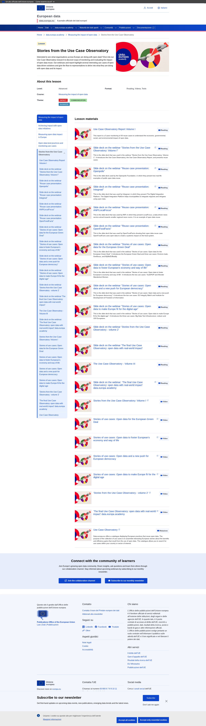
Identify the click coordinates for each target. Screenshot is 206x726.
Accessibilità (87, 650)
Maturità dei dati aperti (89, 28)
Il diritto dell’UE (134, 653)
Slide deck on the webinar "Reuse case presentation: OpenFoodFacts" (50, 218)
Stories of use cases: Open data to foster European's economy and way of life (50, 360)
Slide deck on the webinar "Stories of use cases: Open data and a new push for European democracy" (51, 260)
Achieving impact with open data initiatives (50, 127)
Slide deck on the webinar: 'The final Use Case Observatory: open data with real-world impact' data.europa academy (52, 325)
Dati (47, 28)
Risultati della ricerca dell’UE (140, 660)
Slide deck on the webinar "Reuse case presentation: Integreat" (50, 195)
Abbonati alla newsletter (92, 614)
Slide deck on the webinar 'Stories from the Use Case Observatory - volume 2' (50, 287)
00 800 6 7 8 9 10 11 (108, 689)
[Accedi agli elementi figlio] (51, 28)
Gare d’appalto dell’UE (137, 657)
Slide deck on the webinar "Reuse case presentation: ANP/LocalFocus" (50, 207)
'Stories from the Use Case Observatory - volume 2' (50, 393)
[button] (162, 8)
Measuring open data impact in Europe (50, 135)
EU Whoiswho (134, 664)
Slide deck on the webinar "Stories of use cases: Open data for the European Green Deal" (51, 231)
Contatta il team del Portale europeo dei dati (100, 610)
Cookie (85, 646)
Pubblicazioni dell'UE (137, 667)
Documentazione (144, 28)
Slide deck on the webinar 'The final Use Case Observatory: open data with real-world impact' (52, 300)
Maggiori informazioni (52, 719)
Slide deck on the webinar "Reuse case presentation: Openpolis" (50, 183)
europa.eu (56, 689)
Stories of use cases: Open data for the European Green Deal (51, 348)
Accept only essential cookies (153, 720)
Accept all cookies (126, 720)
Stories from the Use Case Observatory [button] (50, 153)
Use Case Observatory (49, 415)
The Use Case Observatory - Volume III (51, 312)
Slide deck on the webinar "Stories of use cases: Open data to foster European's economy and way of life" (51, 245)
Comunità (109, 28)
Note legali (86, 642)
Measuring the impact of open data (82, 35)
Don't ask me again (151, 705)
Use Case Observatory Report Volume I (52, 161)
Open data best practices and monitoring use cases (50, 144)
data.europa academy (64, 28)
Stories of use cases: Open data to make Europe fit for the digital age (51, 383)
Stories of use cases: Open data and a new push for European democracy (50, 371)
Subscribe (151, 698)
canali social (139, 689)
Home (40, 28)
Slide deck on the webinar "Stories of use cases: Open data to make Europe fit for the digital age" (51, 274)
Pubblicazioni (125, 28)
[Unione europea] (45, 8)
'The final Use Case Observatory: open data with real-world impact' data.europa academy (52, 405)
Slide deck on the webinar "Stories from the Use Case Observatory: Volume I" (50, 172)
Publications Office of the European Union (56, 622)
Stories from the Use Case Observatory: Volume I (50, 338)
